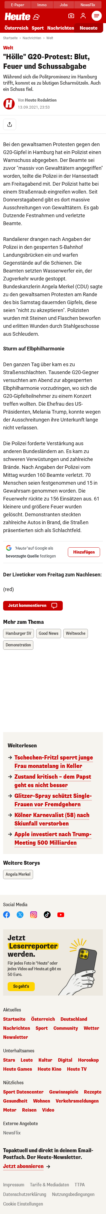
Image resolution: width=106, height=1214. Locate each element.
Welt (49, 38)
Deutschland (73, 1019)
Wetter (91, 1028)
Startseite (10, 38)
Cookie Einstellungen (23, 1204)
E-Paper (17, 5)
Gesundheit (15, 1101)
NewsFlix (88, 5)
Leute (27, 1060)
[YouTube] (60, 914)
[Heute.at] (18, 16)
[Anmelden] (83, 15)
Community (65, 1028)
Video (48, 1110)
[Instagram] (33, 914)
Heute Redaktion (41, 100)
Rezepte (92, 1092)
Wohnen (41, 1101)
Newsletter (15, 1037)
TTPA (80, 1185)
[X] (20, 914)
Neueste (89, 28)
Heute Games (17, 1069)
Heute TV (77, 1069)
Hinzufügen (84, 552)
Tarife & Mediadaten (49, 1185)
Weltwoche (75, 633)
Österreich (16, 28)
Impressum (13, 1185)
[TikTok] (47, 914)
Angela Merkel (18, 874)
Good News (49, 633)
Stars (9, 1060)
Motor (9, 1110)
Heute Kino (49, 1069)
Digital (65, 1060)
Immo (42, 5)
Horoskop (88, 1060)
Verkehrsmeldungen (77, 1101)
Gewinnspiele (63, 1092)
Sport (38, 28)
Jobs (64, 5)
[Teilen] (9, 124)
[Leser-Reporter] (71, 15)
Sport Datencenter (23, 1092)
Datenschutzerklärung (24, 1194)
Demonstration (18, 645)
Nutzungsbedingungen (73, 1194)
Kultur (45, 1060)
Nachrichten (32, 38)
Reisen (29, 1110)
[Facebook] (6, 914)
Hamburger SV (18, 633)
